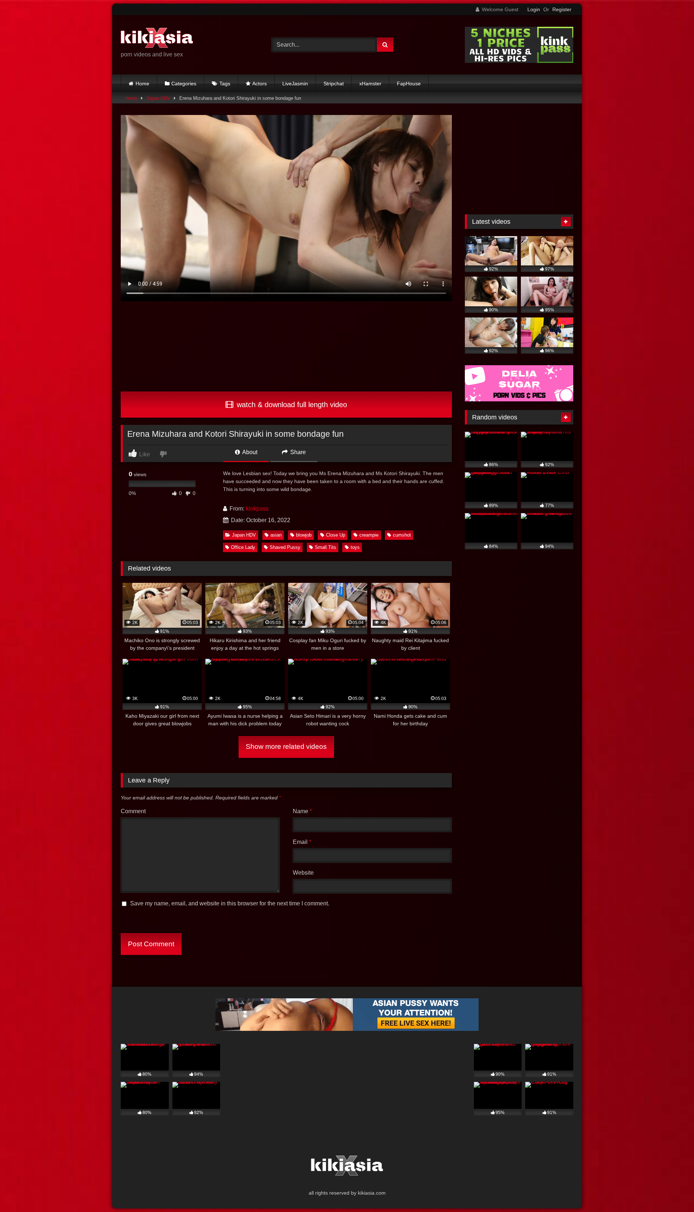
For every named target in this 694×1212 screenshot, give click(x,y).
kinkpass (257, 508)
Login (533, 9)
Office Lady (243, 547)
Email (302, 842)
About (249, 452)
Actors (259, 83)
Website (303, 873)
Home (142, 83)
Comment (133, 811)
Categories (183, 83)
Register (561, 9)
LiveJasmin (295, 83)
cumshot (402, 535)
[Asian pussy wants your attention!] (347, 1029)
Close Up (335, 535)
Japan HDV (158, 98)
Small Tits (325, 547)
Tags (224, 83)
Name (302, 811)
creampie (368, 535)
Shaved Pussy (285, 547)
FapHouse (409, 83)
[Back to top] (672, 1190)
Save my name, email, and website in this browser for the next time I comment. (229, 903)
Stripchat (334, 83)
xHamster (370, 83)
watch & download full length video (291, 405)
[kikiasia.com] (157, 39)
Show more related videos (286, 746)
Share (297, 452)
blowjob (304, 535)
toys (355, 547)
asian (276, 535)
